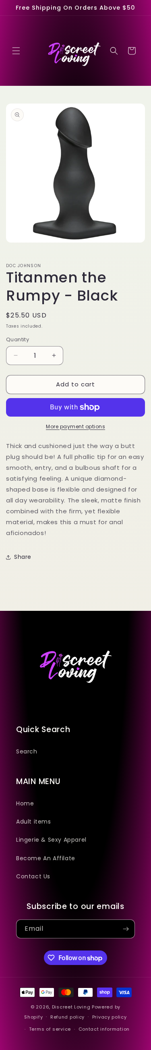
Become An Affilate (45, 858)
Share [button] (22, 557)
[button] (16, 51)
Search (26, 751)
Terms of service (50, 1029)
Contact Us (33, 876)
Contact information (104, 1029)
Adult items (33, 822)
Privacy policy (109, 1017)
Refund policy (67, 1017)
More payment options (75, 426)
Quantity (17, 339)
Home (25, 803)
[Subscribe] (125, 928)
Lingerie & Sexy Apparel (51, 840)
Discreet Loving (71, 1007)
